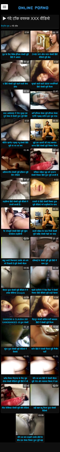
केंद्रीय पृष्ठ (5, 26)
